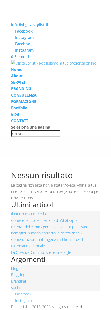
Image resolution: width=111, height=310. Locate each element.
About (17, 75)
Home (16, 69)
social (15, 287)
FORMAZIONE (23, 101)
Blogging (18, 274)
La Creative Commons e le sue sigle (41, 252)
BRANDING (21, 88)
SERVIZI (18, 82)
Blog (15, 114)
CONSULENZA (24, 95)
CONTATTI (20, 120)
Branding (18, 281)
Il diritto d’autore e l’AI (29, 213)
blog (14, 268)
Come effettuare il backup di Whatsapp (44, 220)
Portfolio (19, 107)
